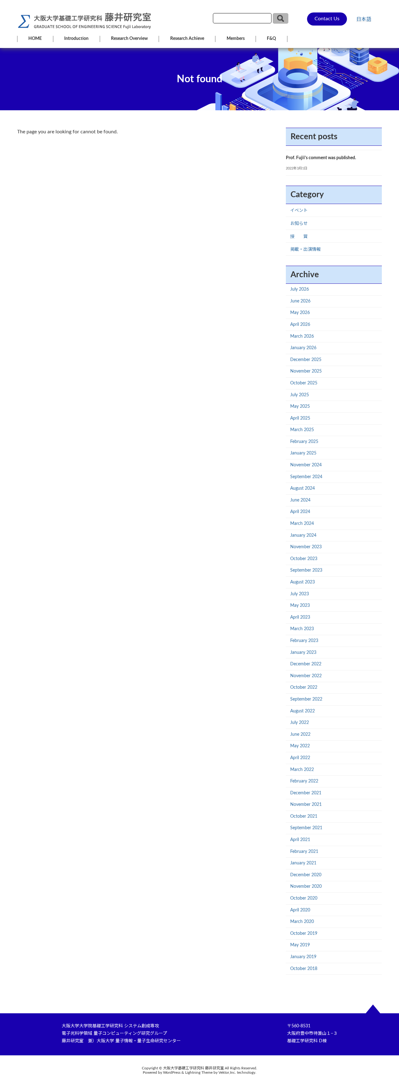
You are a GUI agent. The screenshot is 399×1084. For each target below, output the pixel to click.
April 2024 (300, 512)
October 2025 (303, 383)
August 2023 (302, 582)
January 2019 (303, 957)
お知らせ (299, 223)
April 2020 (300, 910)
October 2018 (303, 969)
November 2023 (306, 547)
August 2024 (302, 488)
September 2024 (306, 477)
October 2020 (303, 898)
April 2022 (300, 758)
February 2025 (304, 442)
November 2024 (306, 465)
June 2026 (300, 301)
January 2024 (303, 535)
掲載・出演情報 (305, 249)
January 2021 (303, 863)
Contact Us (327, 18)
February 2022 (304, 781)
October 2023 (303, 559)
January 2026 (303, 348)
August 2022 (302, 711)
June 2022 (300, 734)
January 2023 (303, 652)
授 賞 (299, 237)
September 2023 (306, 570)
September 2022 (306, 699)
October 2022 (303, 687)
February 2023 (304, 641)
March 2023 (302, 629)
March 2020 (302, 922)
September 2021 (306, 828)
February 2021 (304, 851)
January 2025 (303, 453)
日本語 (363, 19)
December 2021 (305, 793)
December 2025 (305, 360)
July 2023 (299, 594)
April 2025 (300, 418)
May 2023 (300, 605)
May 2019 (300, 945)
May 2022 (300, 746)
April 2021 (300, 840)
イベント (299, 210)
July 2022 (299, 722)
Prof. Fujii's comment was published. (321, 158)
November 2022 (306, 676)
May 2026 (300, 313)
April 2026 (300, 324)
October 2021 (303, 816)
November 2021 (306, 804)
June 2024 (300, 500)
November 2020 (306, 886)
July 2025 (299, 395)
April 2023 (300, 617)
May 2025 (300, 406)
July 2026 (299, 289)
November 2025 (306, 371)
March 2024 (302, 523)
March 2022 (302, 770)
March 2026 (302, 336)
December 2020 (305, 875)
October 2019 (303, 933)
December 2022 (305, 664)
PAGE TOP (383, 1046)
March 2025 (302, 430)
